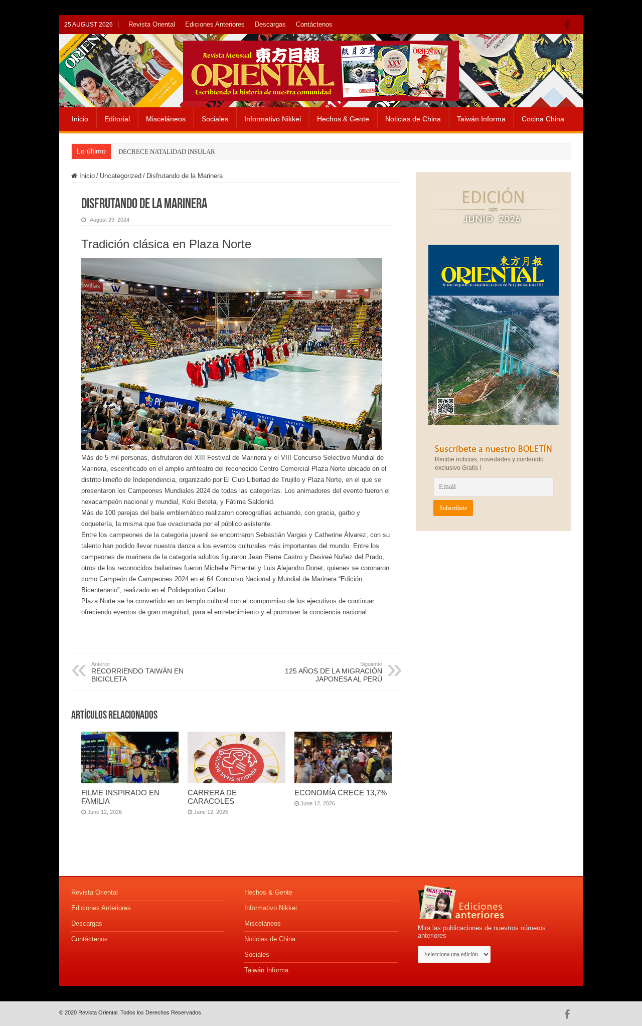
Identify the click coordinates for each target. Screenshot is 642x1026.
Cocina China (543, 119)
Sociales (215, 119)
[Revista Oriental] (321, 69)
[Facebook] (569, 25)
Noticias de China (413, 119)
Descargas (270, 24)
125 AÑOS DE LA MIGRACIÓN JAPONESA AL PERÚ (333, 672)
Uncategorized (120, 176)
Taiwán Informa (481, 119)
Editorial (117, 119)
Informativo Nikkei (272, 119)
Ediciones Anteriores (215, 24)
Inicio (80, 119)
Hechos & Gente (343, 119)
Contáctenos (314, 24)
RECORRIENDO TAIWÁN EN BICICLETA (137, 672)
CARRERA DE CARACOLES (212, 796)
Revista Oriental (151, 24)
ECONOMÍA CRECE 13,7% (340, 792)
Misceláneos (166, 119)
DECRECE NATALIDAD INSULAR (166, 151)
